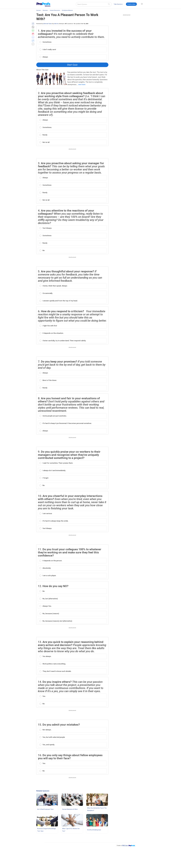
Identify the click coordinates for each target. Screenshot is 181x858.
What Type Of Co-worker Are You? (71, 830)
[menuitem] (118, 4)
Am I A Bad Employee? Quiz (45, 809)
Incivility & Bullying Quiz (94, 830)
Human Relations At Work (70, 809)
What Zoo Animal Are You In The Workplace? (97, 809)
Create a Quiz (131, 4)
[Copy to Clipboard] (33, 40)
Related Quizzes (42, 791)
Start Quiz (72, 64)
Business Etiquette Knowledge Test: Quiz (46, 830)
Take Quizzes (118, 4)
